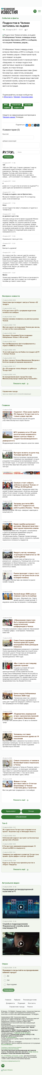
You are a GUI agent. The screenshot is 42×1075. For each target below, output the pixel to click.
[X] (35, 125)
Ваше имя (6, 134)
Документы (10, 1003)
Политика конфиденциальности (10, 1061)
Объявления (21, 817)
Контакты (32, 1003)
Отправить (8, 157)
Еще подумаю (12, 984)
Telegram (16, 97)
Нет (8, 980)
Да (8, 976)
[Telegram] (32, 125)
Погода (31, 811)
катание (28, 104)
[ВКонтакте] (27, 125)
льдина (7, 107)
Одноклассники (27, 97)
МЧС (6, 104)
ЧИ (4, 30)
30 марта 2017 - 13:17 (14, 30)
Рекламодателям (29, 1000)
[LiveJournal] (38, 125)
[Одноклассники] (29, 125)
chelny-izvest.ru (33, 1052)
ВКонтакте (8, 97)
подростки (18, 107)
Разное (30, 1007)
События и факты (10, 18)
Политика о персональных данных (11, 1047)
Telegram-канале (9, 117)
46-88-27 (28, 1033)
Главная (8, 1000)
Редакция (21, 1003)
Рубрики (17, 1000)
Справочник (16, 1007)
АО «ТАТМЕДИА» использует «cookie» (12, 1055)
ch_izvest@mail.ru (11, 1037)
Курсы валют (11, 811)
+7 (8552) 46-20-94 (18, 1033)
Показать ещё (19, 383)
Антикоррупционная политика (10, 1049)
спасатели (16, 104)
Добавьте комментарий (9, 141)
